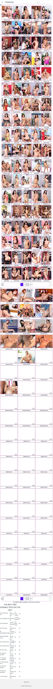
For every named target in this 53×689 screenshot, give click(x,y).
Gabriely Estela (6, 20)
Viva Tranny (4, 676)
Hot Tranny (4, 649)
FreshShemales (5, 645)
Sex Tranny (4, 627)
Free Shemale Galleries (12, 658)
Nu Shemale (5, 623)
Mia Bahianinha (16, 96)
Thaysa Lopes (17, 20)
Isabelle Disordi (6, 204)
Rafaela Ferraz (9, 441)
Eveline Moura (26, 219)
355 (30, 284)
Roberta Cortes (26, 471)
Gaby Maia (36, 20)
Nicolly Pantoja (44, 303)
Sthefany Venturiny (26, 280)
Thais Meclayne (26, 579)
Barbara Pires (17, 81)
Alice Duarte (16, 280)
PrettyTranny (9, 2)
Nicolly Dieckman (9, 395)
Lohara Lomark (6, 127)
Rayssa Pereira (9, 517)
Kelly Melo (16, 265)
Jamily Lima (46, 50)
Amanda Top (46, 234)
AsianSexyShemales (5, 632)
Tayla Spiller (26, 127)
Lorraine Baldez (44, 395)
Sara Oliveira (9, 563)
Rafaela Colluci (16, 234)
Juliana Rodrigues (16, 219)
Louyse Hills (36, 158)
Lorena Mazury (6, 219)
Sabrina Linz (9, 533)
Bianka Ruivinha (46, 96)
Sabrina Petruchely (26, 50)
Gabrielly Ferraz (16, 35)
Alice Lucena (6, 50)
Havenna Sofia (6, 173)
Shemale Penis (5, 641)
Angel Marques (26, 20)
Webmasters (26, 681)
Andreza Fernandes (6, 188)
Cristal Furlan (26, 142)
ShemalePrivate (5, 618)
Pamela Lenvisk (9, 349)
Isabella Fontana (26, 250)
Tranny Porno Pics (11, 637)
